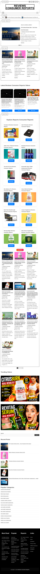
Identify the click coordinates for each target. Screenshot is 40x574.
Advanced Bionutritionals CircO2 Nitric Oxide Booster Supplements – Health (19, 293)
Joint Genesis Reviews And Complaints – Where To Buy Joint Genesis (19, 323)
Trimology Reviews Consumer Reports (16, 461)
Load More (20, 249)
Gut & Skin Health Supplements (7, 502)
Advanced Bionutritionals (19, 291)
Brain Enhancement (31, 291)
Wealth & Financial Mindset (7, 59)
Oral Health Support (4, 513)
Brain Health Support (5, 498)
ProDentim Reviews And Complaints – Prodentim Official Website (7, 323)
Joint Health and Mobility (5, 507)
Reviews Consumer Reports (23, 569)
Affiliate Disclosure (33, 545)
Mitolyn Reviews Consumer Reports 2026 (17, 452)
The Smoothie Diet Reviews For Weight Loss (6, 548)
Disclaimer (32, 541)
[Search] (37, 13)
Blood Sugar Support (5, 493)
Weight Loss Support (31, 59)
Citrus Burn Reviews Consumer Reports (16, 469)
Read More (22, 42)
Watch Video (7, 110)
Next (22, 368)
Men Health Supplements (6, 511)
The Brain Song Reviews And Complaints (5, 558)
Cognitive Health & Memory (6, 500)
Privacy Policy (33, 543)
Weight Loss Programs (5, 518)
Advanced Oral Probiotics (6, 491)
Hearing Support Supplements (6, 504)
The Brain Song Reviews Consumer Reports (5, 553)
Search (2, 433)
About (31, 539)
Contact (31, 551)
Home (31, 537)
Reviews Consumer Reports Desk (28, 31)
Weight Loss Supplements (19, 59)
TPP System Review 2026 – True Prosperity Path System (7, 62)
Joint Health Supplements (6, 509)
